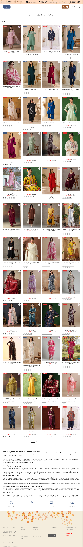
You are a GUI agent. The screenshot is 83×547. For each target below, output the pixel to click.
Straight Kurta (35, 494)
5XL (27, 57)
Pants (11, 495)
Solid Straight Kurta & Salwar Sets (31, 125)
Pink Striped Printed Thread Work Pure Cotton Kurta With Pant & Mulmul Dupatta (51, 263)
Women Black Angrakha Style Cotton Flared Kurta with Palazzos (12, 263)
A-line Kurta (30, 494)
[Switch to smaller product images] (4, 21)
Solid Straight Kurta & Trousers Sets (31, 89)
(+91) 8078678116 (69, 531)
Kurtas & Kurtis (24, 494)
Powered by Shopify (14, 546)
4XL (25, 57)
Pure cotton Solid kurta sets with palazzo (32, 229)
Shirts (68, 495)
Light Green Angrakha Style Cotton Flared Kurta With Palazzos (71, 123)
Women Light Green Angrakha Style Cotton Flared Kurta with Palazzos (31, 159)
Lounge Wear (23, 495)
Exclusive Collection (69, 496)
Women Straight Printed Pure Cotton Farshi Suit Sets (51, 52)
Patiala (18, 495)
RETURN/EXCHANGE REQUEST (38, 534)
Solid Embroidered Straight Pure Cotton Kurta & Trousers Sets (71, 90)
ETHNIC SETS (31, 5)
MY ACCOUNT (35, 527)
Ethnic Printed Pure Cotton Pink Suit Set (51, 362)
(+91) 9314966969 (69, 529)
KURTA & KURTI (40, 5)
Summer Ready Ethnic (31, 496)
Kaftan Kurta (54, 494)
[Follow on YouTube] (12, 542)
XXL (11, 54)
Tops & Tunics (57, 495)
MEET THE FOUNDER (24, 531)
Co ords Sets (63, 495)
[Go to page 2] (50, 441)
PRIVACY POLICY (36, 529)
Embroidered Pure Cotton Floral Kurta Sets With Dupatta (12, 363)
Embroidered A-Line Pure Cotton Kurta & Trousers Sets (31, 399)
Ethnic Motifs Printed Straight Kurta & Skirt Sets (71, 263)
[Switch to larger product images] (2, 21)
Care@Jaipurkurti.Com (71, 527)
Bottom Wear (75, 494)
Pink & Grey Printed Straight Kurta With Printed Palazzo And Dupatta (12, 194)
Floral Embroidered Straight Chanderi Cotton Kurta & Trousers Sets (31, 263)
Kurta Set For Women (28, 458)
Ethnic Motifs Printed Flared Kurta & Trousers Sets (51, 296)
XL (9, 54)
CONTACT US (23, 533)
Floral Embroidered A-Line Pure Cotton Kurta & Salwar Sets (51, 399)
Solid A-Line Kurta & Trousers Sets (71, 54)
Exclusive (10, 494)
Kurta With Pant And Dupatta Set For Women (12, 51)
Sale (29, 7)
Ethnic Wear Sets (60, 494)
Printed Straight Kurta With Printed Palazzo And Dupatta (12, 330)
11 (46, 441)
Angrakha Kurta (48, 494)
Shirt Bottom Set (37, 495)
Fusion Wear (16, 7)
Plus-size (71, 495)
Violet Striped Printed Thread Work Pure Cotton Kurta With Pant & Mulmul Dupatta (71, 330)
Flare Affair (39, 496)
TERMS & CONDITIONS (37, 536)
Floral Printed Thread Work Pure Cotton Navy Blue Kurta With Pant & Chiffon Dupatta (11, 432)
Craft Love (76, 496)
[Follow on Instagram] (6, 542)
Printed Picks (54, 496)
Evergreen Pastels (61, 496)
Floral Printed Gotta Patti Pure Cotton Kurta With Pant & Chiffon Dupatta (11, 296)
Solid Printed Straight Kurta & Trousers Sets (11, 122)
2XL (70, 127)
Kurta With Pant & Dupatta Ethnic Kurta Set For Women (12, 230)
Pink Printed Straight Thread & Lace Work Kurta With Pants (71, 363)
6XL (30, 57)
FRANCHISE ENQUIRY (24, 536)
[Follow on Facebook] (3, 542)
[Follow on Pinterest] (9, 542)
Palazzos (4, 495)
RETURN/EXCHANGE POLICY (38, 533)
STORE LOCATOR (24, 534)
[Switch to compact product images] (6, 21)
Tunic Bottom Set (29, 495)
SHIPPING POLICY (36, 531)
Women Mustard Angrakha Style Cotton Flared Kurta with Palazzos (51, 230)
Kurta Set (66, 494)
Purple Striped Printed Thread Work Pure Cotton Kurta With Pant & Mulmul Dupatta (32, 296)
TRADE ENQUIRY (24, 538)
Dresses (48, 495)
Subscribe (52, 535)
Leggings (14, 495)
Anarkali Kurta (41, 494)
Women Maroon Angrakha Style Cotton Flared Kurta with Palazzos (71, 194)
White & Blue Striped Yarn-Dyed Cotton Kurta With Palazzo (71, 230)
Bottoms (23, 7)
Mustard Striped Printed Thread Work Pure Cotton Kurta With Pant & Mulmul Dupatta (31, 432)
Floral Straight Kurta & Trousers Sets (32, 54)
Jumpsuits (52, 495)
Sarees (47, 5)
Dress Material (54, 5)
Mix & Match (43, 496)
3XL (23, 57)
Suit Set (70, 494)
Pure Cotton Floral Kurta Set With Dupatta (71, 295)
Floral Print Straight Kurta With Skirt (31, 193)
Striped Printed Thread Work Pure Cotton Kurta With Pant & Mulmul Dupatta (12, 87)
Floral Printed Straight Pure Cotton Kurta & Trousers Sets (31, 366)
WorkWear (24, 5)
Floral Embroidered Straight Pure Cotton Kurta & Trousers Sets (31, 330)
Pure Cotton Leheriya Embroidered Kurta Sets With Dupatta (71, 399)
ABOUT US (23, 529)
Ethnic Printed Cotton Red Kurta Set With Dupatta (51, 432)
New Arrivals (5, 494)
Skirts (8, 495)
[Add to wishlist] (19, 27)
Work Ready (49, 496)
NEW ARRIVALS (16, 5)
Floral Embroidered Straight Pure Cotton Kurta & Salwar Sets (51, 330)
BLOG (22, 527)
